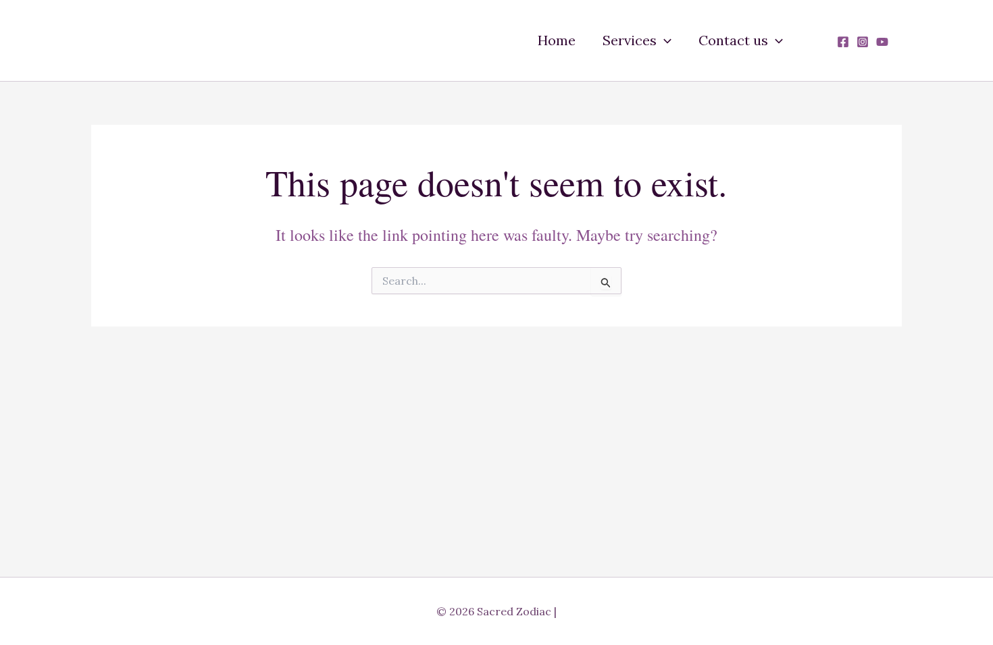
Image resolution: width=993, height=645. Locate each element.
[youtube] (882, 42)
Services (630, 40)
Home (557, 40)
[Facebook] (843, 42)
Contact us (733, 40)
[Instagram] (863, 42)
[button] (664, 40)
